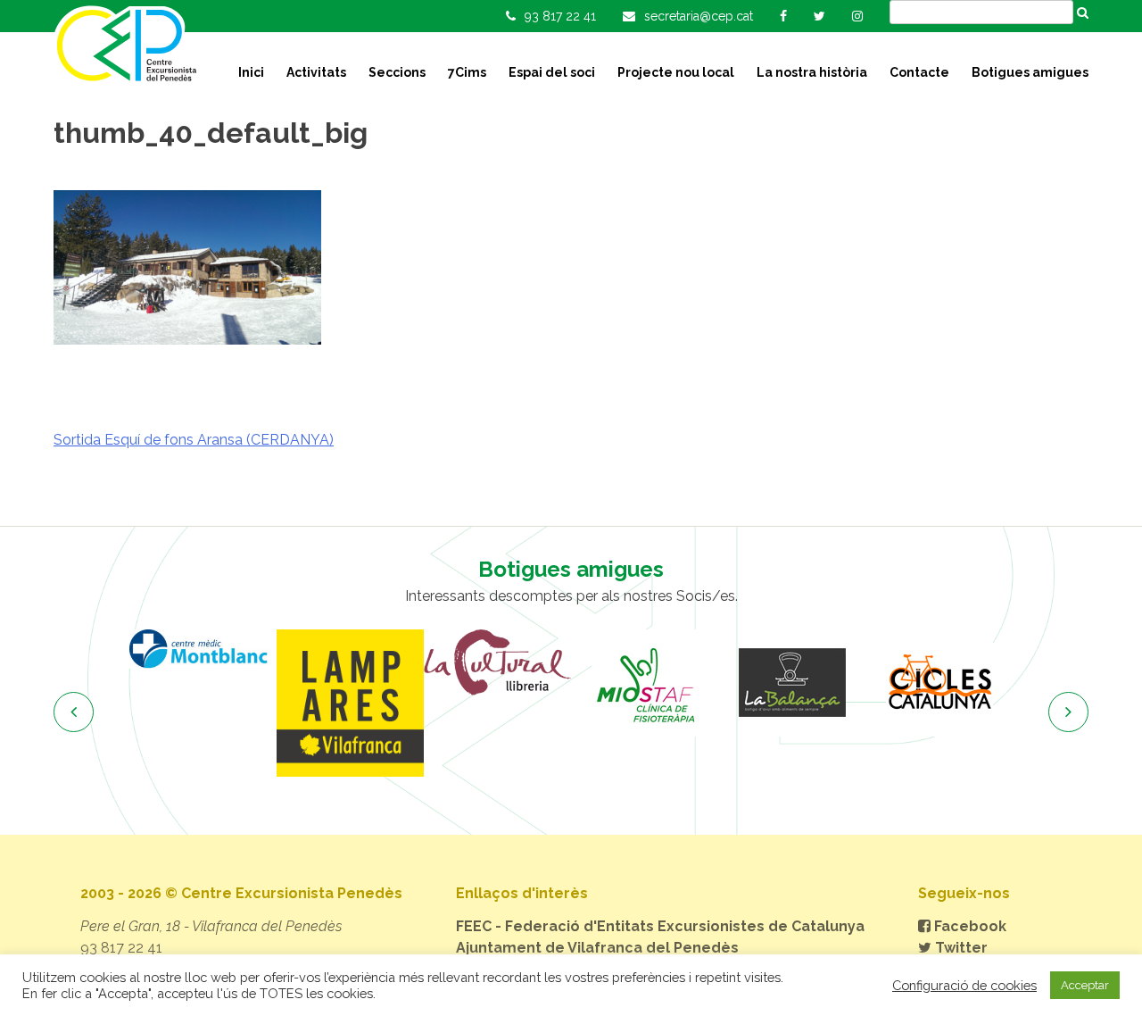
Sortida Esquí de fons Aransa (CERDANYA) (194, 439)
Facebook (968, 926)
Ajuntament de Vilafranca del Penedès (597, 947)
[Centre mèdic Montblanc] (203, 648)
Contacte (919, 72)
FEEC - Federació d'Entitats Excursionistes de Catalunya (660, 926)
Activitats (316, 72)
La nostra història (812, 72)
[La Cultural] (497, 662)
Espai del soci (552, 72)
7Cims (467, 72)
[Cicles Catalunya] (939, 683)
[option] (203, 648)
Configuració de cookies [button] (964, 985)
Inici (251, 72)
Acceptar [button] (1085, 985)
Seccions (397, 72)
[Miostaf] (644, 683)
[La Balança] (791, 683)
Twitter (959, 947)
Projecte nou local (675, 72)
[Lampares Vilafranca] (350, 703)
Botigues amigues (1030, 72)
